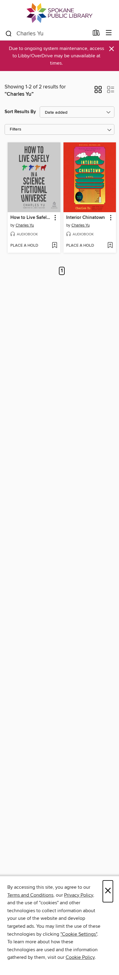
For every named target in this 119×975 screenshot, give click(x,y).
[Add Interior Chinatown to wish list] (110, 246)
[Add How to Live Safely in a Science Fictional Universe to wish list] (54, 246)
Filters (15, 129)
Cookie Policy (80, 957)
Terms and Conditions (30, 895)
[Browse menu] (108, 33)
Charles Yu (25, 225)
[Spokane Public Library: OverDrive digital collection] (59, 13)
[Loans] (96, 34)
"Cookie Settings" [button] (78, 934)
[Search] (9, 33)
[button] (98, 91)
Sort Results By (20, 112)
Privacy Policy (78, 895)
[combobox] (47, 33)
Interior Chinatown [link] (85, 217)
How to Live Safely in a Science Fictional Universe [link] (31, 217)
